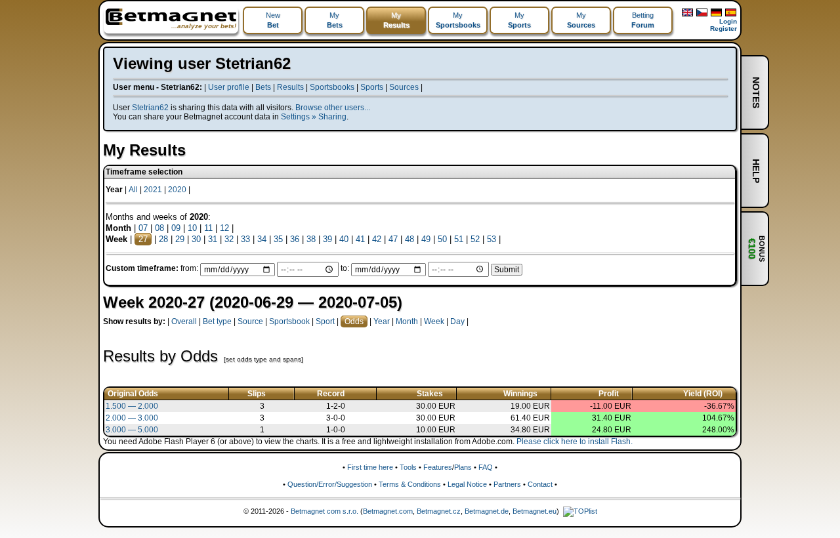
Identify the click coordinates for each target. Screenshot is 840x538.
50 (442, 239)
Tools (408, 467)
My (335, 20)
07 (143, 228)
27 (143, 239)
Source (250, 321)
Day (457, 321)
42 (376, 239)
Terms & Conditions (410, 484)
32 (229, 239)
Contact (540, 484)
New (273, 20)
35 (278, 239)
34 (261, 239)
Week (434, 321)
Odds (354, 321)
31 (212, 239)
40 (343, 239)
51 (458, 239)
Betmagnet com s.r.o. (324, 511)
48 (409, 239)
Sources (404, 87)
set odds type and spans (263, 359)
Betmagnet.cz (439, 511)
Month (407, 321)
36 (294, 239)
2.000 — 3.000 (132, 418)
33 (245, 239)
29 (179, 239)
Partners (507, 484)
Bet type (217, 321)
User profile (228, 87)
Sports (371, 87)
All (133, 189)
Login (728, 21)
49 (425, 239)
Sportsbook (289, 321)
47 (393, 239)
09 (175, 228)
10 (192, 228)
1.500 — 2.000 (132, 406)
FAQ (485, 467)
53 (491, 239)
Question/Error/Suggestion (329, 484)
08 (159, 228)
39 (327, 239)
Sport (325, 321)
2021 (153, 189)
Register (723, 28)
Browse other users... (332, 107)
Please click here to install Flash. (574, 441)
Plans (463, 467)
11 (208, 228)
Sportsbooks (332, 87)
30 (196, 239)
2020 (177, 189)
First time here (370, 467)
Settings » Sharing (313, 116)
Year (381, 321)
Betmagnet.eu (534, 511)
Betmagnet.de (487, 511)
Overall (184, 321)
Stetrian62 (150, 107)
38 (311, 239)
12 (224, 228)
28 (163, 239)
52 (475, 239)
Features (437, 467)
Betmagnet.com (388, 511)
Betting (642, 20)
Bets (263, 87)
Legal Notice (467, 484)
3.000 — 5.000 (132, 429)
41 (360, 239)
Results (290, 87)
